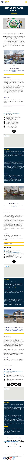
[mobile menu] (26, 2)
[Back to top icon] (14, 451)
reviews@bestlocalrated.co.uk (11, 441)
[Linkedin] (14, 131)
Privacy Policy (18, 456)
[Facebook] (8, 384)
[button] (5, 57)
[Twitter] (12, 384)
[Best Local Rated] (5, 2)
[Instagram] (14, 261)
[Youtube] (16, 384)
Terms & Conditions (11, 456)
